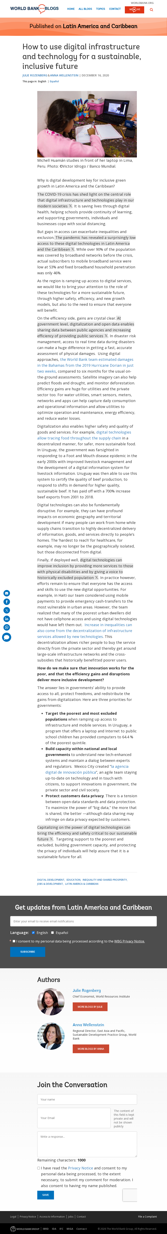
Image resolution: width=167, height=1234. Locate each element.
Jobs (70, 1216)
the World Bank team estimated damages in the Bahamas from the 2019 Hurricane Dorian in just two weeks (85, 365)
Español (54, 81)
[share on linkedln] (6, 619)
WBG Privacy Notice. (129, 941)
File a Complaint (147, 1216)
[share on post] (6, 610)
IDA (54, 1229)
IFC (61, 1229)
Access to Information (52, 1216)
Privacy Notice (80, 1168)
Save (45, 1195)
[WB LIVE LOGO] (134, 10)
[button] (151, 9)
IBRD (46, 1229)
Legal (13, 1216)
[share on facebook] (6, 602)
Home (71, 9)
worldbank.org (142, 3)
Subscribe (27, 951)
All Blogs (85, 9)
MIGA (70, 1229)
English (42, 81)
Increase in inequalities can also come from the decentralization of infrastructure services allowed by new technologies (84, 630)
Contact (115, 9)
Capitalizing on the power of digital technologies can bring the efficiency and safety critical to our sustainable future (87, 833)
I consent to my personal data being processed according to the (80, 941)
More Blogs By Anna (91, 1049)
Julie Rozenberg (34, 75)
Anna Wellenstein (64, 75)
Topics (100, 9)
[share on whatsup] (6, 627)
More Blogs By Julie (90, 1006)
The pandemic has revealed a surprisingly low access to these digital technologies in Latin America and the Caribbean (86, 243)
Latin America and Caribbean (100, 26)
